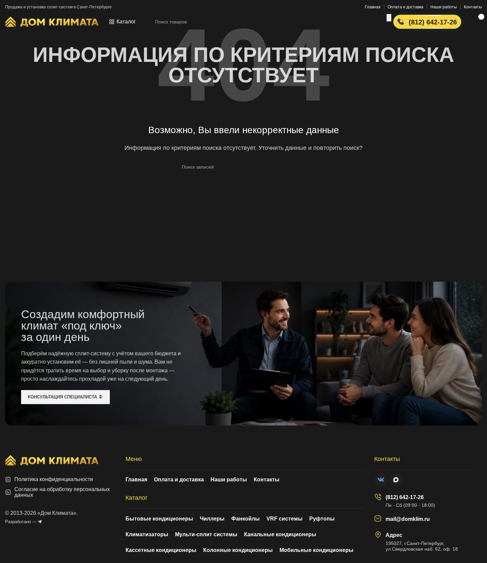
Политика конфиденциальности (53, 479)
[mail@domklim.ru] (378, 518)
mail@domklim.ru (408, 519)
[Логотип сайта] (52, 21)
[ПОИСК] (389, 17)
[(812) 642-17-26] (378, 496)
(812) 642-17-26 (405, 497)
